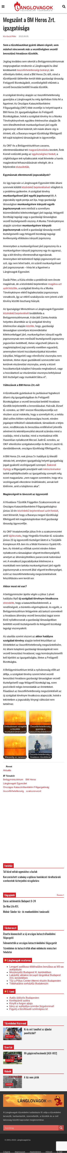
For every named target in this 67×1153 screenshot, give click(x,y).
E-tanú (10, 991)
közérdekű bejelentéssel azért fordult (37, 510)
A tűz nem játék (31, 1077)
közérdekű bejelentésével (36, 187)
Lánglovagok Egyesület (15, 783)
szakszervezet (33, 791)
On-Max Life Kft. (11, 906)
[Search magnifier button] (61, 1127)
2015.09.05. (24, 36)
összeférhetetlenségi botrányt (33, 70)
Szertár (8, 1047)
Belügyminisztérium (13, 779)
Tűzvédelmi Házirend (15, 1023)
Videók (9, 1084)
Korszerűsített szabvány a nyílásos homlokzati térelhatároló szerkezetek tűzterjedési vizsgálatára (32, 879)
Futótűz (8, 866)
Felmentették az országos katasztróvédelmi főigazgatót (30, 943)
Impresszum (20, 1152)
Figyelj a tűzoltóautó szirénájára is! (28, 1009)
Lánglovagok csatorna (19, 960)
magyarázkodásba (39, 150)
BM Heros (31, 779)
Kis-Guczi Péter (9, 36)
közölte (30, 326)
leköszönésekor (52, 469)
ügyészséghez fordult (43, 154)
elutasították (22, 167)
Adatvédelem (35, 1152)
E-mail (59, 1152)
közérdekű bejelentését (16, 313)
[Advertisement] (33, 827)
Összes (60, 895)
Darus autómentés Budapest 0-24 (19, 901)
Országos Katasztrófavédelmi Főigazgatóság (26, 787)
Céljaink (6, 1152)
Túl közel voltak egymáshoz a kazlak (20, 872)
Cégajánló (9, 895)
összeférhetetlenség (13, 791)
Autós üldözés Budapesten (24, 997)
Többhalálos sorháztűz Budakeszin (28, 983)
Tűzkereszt (10, 928)
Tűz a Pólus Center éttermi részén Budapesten (35, 980)
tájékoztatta (15, 536)
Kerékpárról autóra (19, 1000)
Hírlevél (49, 1152)
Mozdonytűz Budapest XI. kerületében (30, 972)
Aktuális (7, 770)
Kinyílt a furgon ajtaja (21, 1003)
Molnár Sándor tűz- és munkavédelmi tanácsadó (26, 912)
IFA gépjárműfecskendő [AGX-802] (40, 1053)
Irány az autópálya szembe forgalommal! (31, 1006)
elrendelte (8, 603)
